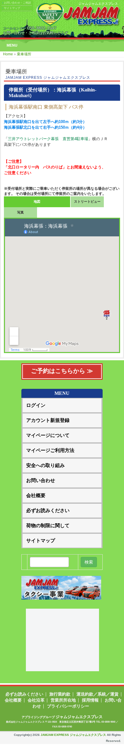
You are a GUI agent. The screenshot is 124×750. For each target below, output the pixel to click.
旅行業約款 (59, 694)
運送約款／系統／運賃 (97, 694)
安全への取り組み (45, 465)
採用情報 (90, 700)
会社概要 (35, 495)
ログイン (35, 405)
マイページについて (48, 435)
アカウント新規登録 (48, 420)
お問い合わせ (40, 480)
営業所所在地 (63, 700)
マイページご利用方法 (50, 450)
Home (8, 54)
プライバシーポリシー (68, 706)
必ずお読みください (48, 510)
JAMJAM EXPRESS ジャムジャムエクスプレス (73, 734)
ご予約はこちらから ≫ (62, 370)
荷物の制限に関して (48, 525)
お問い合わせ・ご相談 (17, 2)
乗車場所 (24, 54)
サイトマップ (12, 8)
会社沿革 (36, 700)
